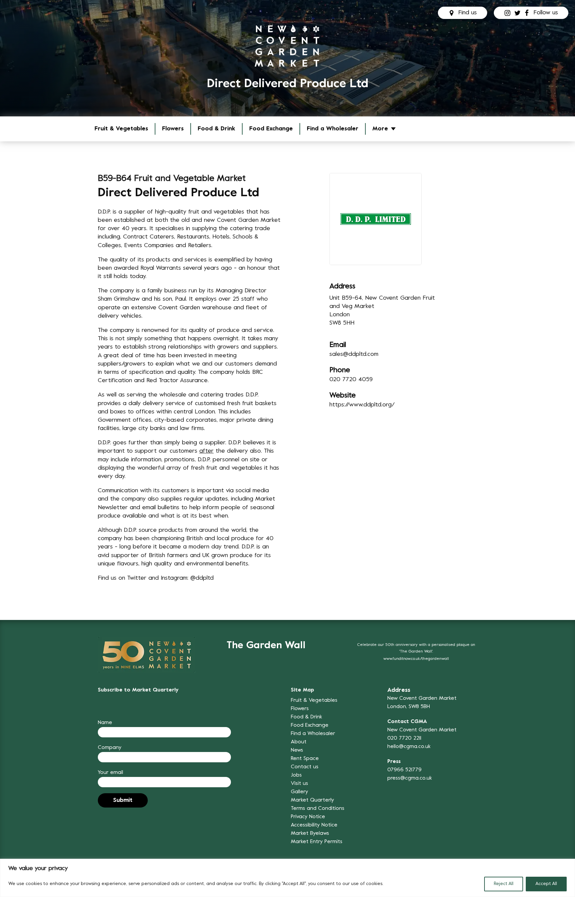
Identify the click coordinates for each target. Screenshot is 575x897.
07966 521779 (404, 770)
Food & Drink (216, 129)
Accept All (546, 884)
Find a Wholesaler (332, 129)
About (298, 742)
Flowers (173, 129)
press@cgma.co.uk (409, 778)
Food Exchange (271, 129)
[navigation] (287, 46)
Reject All (503, 884)
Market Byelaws (310, 833)
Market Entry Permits (316, 841)
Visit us (299, 783)
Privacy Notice (308, 817)
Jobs (296, 775)
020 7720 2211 (404, 738)
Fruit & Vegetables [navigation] (121, 129)
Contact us (304, 767)
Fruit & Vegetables (314, 700)
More (380, 129)
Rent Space (305, 758)
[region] (287, 878)
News (297, 750)
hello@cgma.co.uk (409, 746)
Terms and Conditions (317, 808)
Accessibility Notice (314, 825)
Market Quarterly (312, 800)
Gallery (299, 792)
